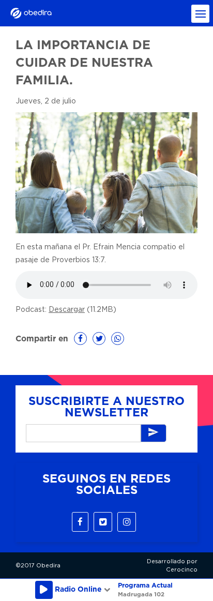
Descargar (67, 309)
